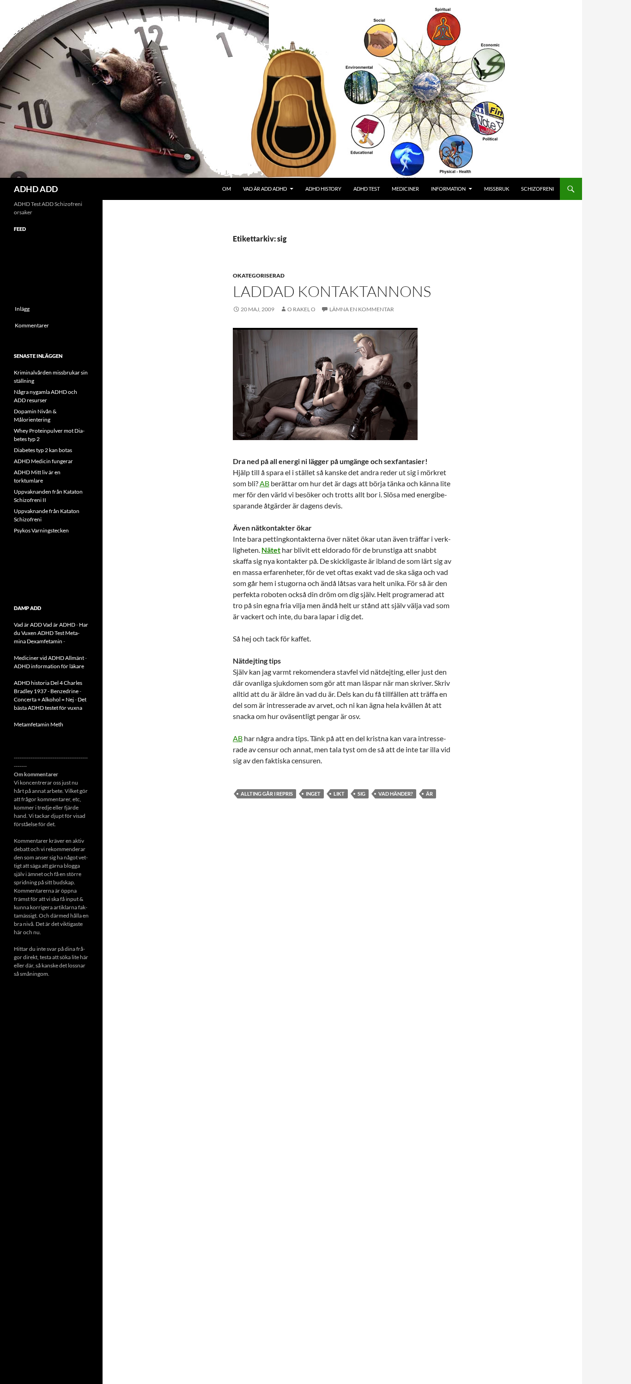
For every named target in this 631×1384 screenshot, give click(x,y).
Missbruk (496, 189)
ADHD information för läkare (49, 666)
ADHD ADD (36, 189)
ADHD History (323, 189)
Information (448, 189)
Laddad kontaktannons (332, 291)
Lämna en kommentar (361, 309)
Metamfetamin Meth (38, 724)
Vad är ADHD (59, 624)
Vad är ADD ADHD (265, 189)
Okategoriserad (259, 275)
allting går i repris (267, 794)
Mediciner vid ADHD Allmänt (49, 657)
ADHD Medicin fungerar (43, 461)
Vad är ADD (28, 624)
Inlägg (22, 308)
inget (313, 794)
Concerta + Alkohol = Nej (44, 699)
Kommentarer (32, 325)
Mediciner (405, 189)
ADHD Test (366, 189)
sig (361, 794)
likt (339, 794)
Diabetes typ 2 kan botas (43, 450)
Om (226, 189)
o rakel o (301, 309)
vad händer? (395, 794)
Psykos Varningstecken (41, 530)
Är (429, 794)
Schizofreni (537, 189)
